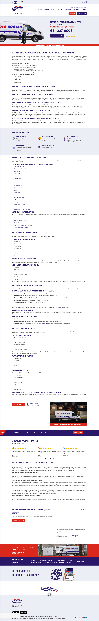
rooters (23, 281)
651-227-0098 (61, 30)
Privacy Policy (46, 618)
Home (13, 48)
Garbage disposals (18, 178)
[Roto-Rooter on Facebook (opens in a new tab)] (77, 617)
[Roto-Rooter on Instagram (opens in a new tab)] (84, 617)
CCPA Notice (58, 618)
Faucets (16, 176)
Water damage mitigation (19, 204)
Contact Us (76, 7)
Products (57, 601)
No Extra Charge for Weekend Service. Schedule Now (49, 45)
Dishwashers (17, 171)
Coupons (84, 9)
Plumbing (46, 9)
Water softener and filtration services (22, 209)
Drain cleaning (17, 173)
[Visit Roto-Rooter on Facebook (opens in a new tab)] (83, 509)
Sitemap (80, 601)
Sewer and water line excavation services (23, 230)
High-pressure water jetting (20, 225)
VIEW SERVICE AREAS (19, 521)
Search (85, 7)
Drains (52, 9)
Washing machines (18, 202)
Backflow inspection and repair (21, 222)
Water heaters (17, 206)
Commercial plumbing (19, 166)
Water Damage (77, 9)
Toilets (15, 195)
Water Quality (68, 9)
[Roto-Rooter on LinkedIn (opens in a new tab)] (86, 617)
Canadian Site (75, 601)
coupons (37, 405)
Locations (40, 9)
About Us (62, 601)
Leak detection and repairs (20, 180)
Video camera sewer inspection (21, 199)
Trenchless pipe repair (19, 197)
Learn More (80, 561)
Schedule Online (56, 36)
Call (82, 13)
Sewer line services (18, 185)
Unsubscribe (39, 618)
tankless (59, 307)
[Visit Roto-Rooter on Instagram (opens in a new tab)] (85, 509)
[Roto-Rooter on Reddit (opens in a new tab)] (73, 617)
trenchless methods (43, 323)
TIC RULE (63, 618)
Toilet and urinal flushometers (20, 220)
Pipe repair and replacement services (22, 183)
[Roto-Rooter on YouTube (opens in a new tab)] (75, 617)
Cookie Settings (32, 618)
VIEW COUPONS (78, 433)
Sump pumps (17, 192)
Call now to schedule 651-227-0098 (18, 553)
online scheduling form (56, 396)
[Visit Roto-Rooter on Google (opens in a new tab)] (81, 509)
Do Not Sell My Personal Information (20, 618)
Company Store (68, 601)
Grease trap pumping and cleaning (21, 227)
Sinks (15, 190)
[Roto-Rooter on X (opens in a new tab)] (79, 617)
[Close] (18, 615)
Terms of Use (52, 618)
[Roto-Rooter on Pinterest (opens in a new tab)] (81, 617)
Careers (72, 7)
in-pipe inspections (57, 321)
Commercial (59, 9)
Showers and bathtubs (19, 187)
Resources (81, 7)
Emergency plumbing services (20, 168)
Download (84, 2)
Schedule (73, 13)
